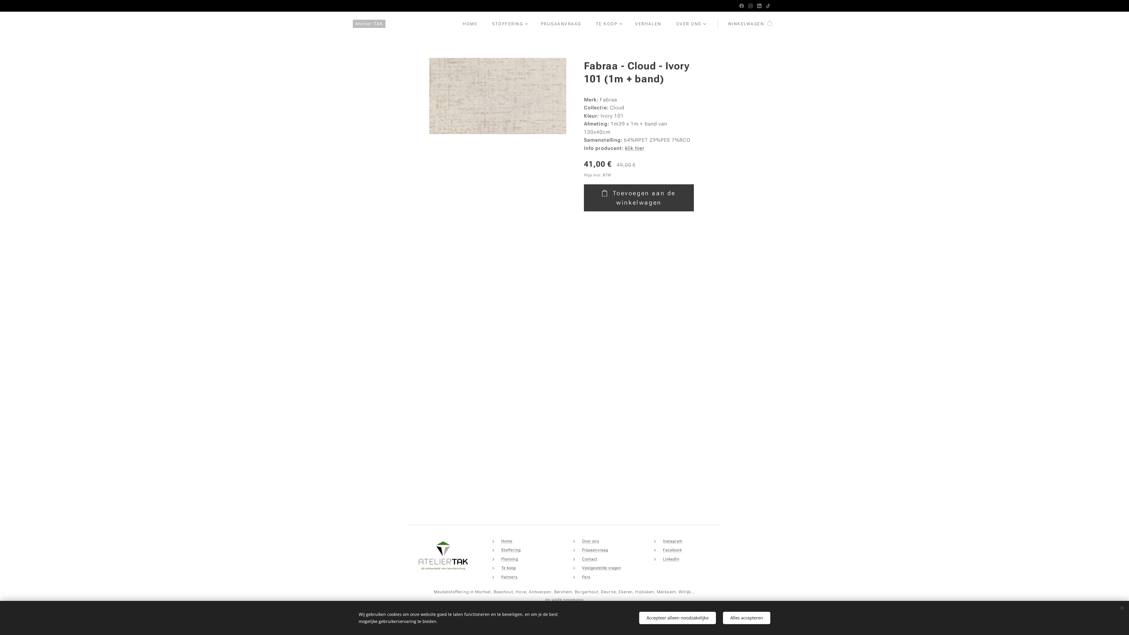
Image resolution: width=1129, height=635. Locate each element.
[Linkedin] (759, 6)
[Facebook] (741, 6)
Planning (509, 559)
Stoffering (511, 550)
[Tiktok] (768, 6)
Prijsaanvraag (595, 550)
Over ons (590, 541)
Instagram (672, 541)
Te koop (508, 568)
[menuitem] (473, 23)
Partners (509, 577)
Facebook (672, 550)
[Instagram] (750, 6)
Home (506, 541)
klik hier (634, 148)
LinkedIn (671, 559)
